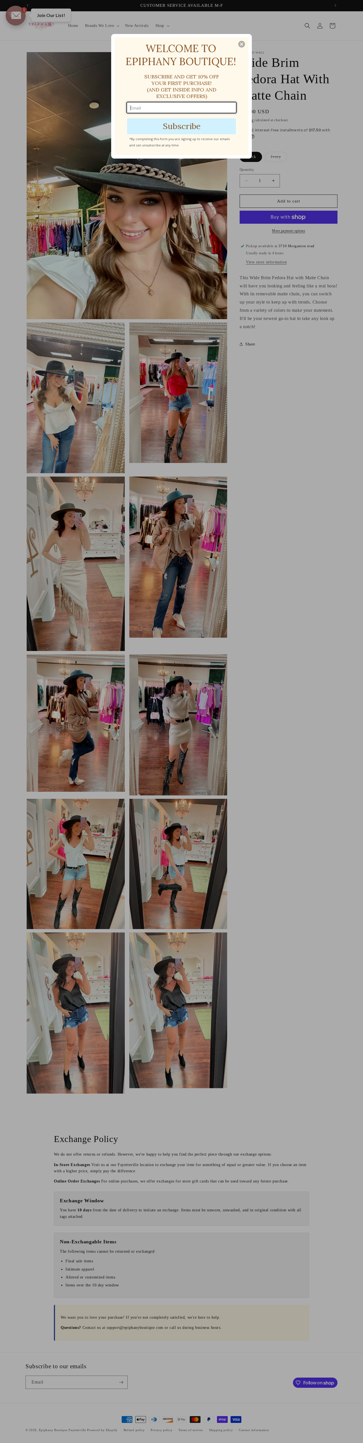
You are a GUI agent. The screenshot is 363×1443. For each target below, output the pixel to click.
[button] (241, 44)
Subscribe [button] (182, 126)
